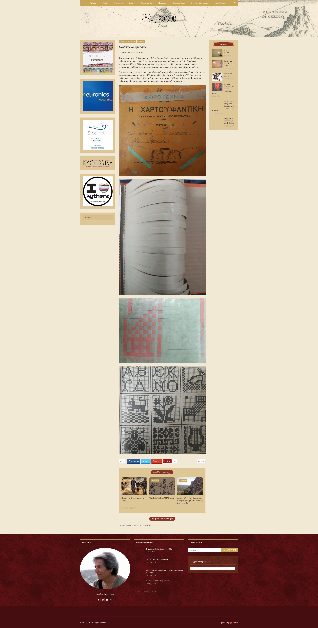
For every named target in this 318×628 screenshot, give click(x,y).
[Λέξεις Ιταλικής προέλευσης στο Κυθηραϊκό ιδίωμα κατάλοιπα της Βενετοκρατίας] (190, 486)
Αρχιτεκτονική (146, 3)
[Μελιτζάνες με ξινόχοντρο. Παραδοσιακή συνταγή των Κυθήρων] (217, 104)
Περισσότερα (220, 3)
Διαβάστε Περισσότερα (105, 594)
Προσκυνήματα (179, 3)
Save (168, 461)
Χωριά (131, 3)
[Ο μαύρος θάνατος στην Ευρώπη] (139, 584)
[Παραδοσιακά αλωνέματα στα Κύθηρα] (134, 486)
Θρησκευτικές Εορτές (199, 3)
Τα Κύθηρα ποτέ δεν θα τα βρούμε (229, 63)
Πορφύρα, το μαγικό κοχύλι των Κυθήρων (229, 121)
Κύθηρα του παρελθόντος (127, 41)
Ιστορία (105, 3)
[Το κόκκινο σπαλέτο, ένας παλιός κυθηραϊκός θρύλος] (217, 87)
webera (235, 623)
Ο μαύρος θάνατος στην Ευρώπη (157, 581)
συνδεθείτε (146, 525)
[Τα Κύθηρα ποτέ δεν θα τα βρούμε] (217, 64)
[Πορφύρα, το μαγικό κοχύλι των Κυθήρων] (217, 121)
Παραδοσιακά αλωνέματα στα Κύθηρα (159, 549)
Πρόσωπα (162, 3)
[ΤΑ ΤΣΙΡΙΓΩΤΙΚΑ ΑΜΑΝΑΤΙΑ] (162, 486)
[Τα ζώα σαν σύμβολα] (217, 53)
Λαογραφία (118, 3)
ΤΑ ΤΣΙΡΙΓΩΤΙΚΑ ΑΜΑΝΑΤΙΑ (157, 559)
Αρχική (93, 3)
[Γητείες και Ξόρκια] (217, 77)
